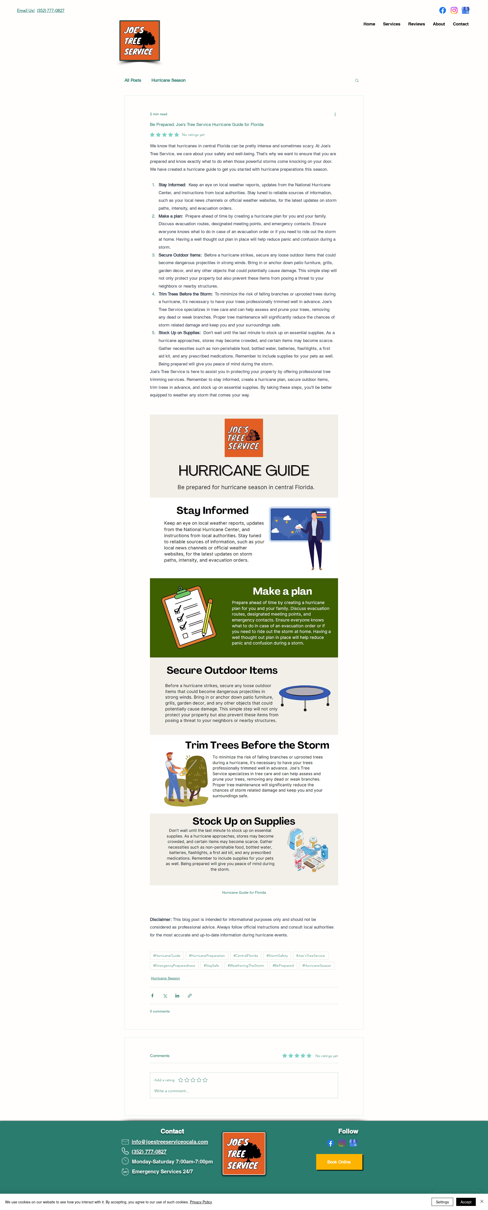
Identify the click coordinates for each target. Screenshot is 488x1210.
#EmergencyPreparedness (174, 965)
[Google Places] (465, 10)
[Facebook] (442, 10)
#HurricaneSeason (316, 965)
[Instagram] (454, 10)
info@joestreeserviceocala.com (170, 1142)
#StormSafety (277, 955)
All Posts (133, 80)
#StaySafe (211, 965)
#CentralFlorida (246, 955)
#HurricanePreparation (207, 955)
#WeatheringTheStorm (246, 965)
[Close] (482, 1202)
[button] (357, 80)
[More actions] (335, 114)
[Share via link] (189, 995)
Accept (466, 1201)
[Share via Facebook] (152, 995)
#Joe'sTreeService (310, 955)
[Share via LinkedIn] (177, 995)
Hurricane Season (168, 80)
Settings (442, 1201)
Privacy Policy (201, 1201)
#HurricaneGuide (166, 955)
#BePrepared (283, 965)
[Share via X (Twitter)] (164, 995)
